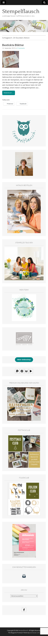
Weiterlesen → (9, 93)
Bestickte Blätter (13, 45)
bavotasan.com (35, 633)
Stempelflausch (20, 11)
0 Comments (21, 48)
